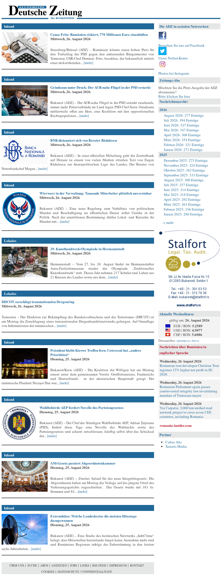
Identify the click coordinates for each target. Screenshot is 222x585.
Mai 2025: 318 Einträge (181, 194)
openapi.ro (183, 340)
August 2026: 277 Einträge (184, 115)
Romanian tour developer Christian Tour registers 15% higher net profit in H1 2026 (189, 370)
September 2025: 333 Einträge (186, 175)
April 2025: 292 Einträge (182, 199)
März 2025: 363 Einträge (182, 204)
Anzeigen (59, 565)
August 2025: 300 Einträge (184, 180)
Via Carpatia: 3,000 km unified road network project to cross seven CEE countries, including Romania (186, 412)
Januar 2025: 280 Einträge (183, 214)
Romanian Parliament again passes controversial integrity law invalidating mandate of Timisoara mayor (188, 391)
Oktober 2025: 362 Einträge (184, 170)
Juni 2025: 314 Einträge (181, 189)
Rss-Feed (99, 565)
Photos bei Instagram (173, 73)
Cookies (47, 572)
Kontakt (137, 565)
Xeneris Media (176, 446)
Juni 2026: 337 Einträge (181, 125)
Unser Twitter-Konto (173, 58)
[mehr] (88, 62)
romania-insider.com (176, 425)
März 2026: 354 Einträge (182, 140)
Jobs (73, 565)
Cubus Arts (173, 442)
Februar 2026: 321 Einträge (184, 144)
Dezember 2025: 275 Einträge (186, 160)
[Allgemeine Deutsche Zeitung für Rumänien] (39, 10)
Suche (32, 565)
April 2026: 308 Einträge (182, 135)
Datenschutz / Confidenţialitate (85, 572)
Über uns (16, 565)
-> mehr (168, 222)
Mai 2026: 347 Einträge (181, 130)
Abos (44, 565)
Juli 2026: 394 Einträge (181, 120)
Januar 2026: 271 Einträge (183, 149)
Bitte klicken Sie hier (174, 96)
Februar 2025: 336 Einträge (184, 209)
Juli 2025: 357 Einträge (181, 185)
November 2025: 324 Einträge (186, 165)
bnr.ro (195, 340)
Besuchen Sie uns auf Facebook (181, 45)
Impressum (118, 565)
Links (84, 565)
